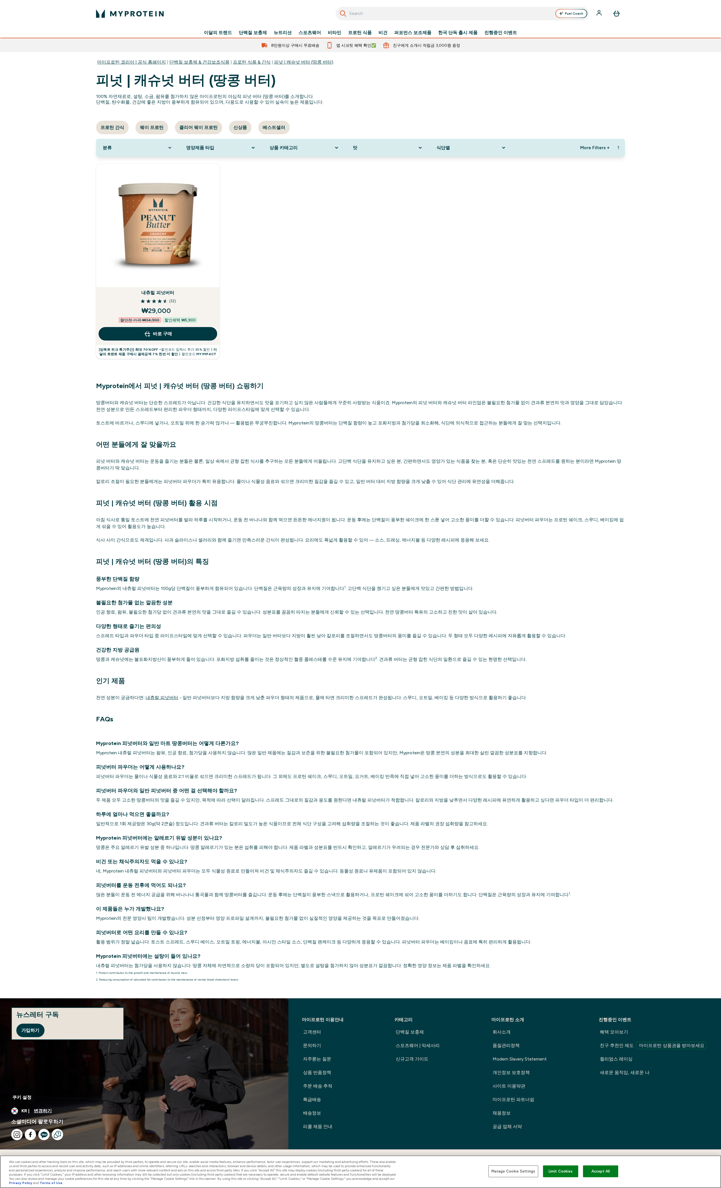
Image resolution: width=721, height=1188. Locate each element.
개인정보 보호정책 (511, 1072)
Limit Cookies (561, 1171)
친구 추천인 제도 (652, 1045)
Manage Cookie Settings (513, 1171)
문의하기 (312, 1045)
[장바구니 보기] (616, 13)
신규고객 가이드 (412, 1059)
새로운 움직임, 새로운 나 (624, 1072)
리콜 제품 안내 (317, 1126)
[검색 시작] (343, 13)
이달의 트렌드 (218, 32)
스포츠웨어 (310, 32)
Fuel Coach (574, 13)
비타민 (334, 32)
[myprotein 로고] (130, 13)
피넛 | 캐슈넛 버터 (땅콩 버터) (303, 62)
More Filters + (594, 147)
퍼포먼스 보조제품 (412, 32)
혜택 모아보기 (614, 1032)
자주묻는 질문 (317, 1059)
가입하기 (30, 1030)
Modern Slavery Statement (520, 1059)
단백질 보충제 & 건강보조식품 (199, 62)
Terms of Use (51, 1183)
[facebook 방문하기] (30, 1134)
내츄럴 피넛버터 (158, 292)
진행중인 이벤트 (500, 32)
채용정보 (502, 1113)
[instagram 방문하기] (17, 1134)
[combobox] (462, 13)
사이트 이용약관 (509, 1086)
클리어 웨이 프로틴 (198, 127)
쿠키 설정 (22, 1097)
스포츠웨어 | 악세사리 (418, 1045)
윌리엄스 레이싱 (616, 1059)
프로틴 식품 (360, 32)
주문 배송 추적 (317, 1086)
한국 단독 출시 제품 (458, 32)
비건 (383, 32)
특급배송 (312, 1099)
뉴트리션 (283, 32)
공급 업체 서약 (507, 1126)
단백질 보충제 (253, 32)
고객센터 (312, 1032)
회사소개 (502, 1032)
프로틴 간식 (112, 127)
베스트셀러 (274, 127)
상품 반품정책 (317, 1072)
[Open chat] (57, 1134)
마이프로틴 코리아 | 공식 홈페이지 (131, 62)
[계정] (599, 13)
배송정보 (312, 1113)
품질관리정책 (506, 1045)
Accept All (600, 1171)
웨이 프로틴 (152, 127)
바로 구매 (162, 333)
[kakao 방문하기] (44, 1134)
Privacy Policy (20, 1183)
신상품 (240, 127)
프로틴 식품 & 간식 (252, 62)
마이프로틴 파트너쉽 (513, 1099)
